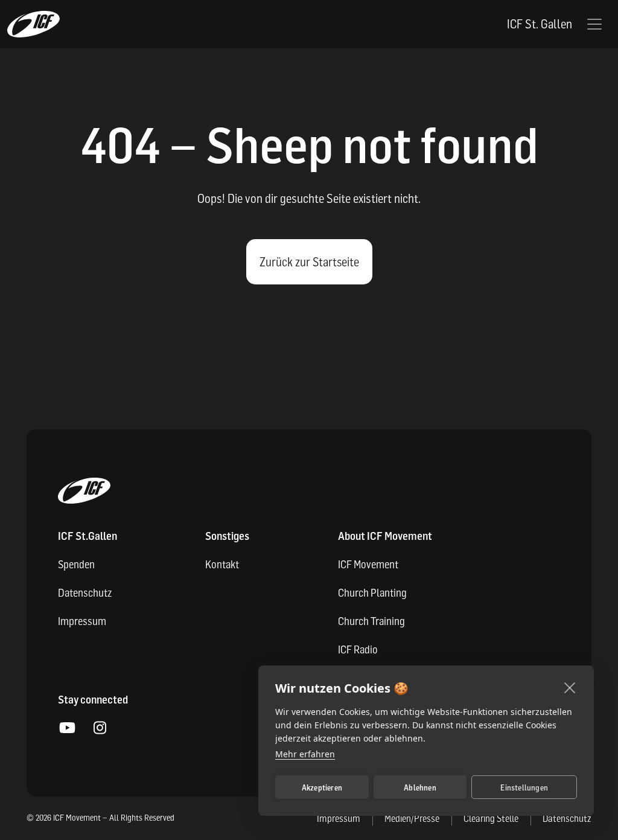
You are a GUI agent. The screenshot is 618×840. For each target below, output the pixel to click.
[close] (570, 687)
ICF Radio (358, 649)
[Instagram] (100, 728)
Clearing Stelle (491, 818)
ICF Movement (368, 564)
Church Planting (372, 592)
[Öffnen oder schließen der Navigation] (594, 24)
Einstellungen (524, 787)
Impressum (82, 621)
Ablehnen (420, 787)
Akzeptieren (322, 787)
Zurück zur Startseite (309, 262)
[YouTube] (67, 728)
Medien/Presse (411, 818)
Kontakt (222, 564)
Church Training (371, 621)
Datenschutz (85, 592)
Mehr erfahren (305, 754)
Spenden (76, 564)
